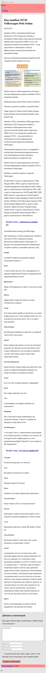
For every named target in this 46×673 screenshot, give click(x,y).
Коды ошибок (7, 666)
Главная (5, 10)
